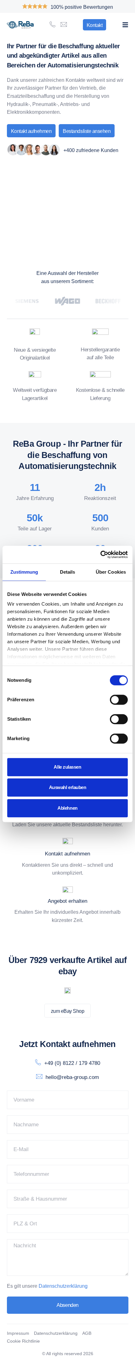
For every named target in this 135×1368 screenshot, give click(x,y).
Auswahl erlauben (67, 787)
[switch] (119, 700)
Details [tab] (67, 572)
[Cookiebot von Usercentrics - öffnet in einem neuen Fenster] (100, 554)
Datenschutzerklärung (63, 1286)
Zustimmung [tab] (24, 572)
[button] (125, 24)
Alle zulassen (67, 767)
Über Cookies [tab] (111, 572)
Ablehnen (67, 808)
